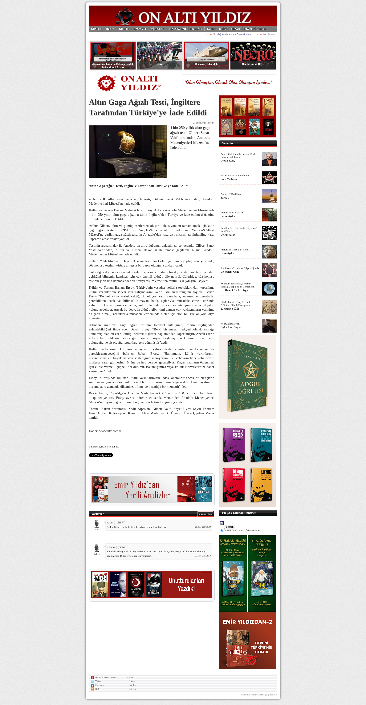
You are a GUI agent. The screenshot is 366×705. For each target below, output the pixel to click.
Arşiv (131, 677)
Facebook (99, 685)
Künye (132, 681)
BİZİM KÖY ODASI (255, 28)
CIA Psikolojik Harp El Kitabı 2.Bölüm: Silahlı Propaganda (236, 304)
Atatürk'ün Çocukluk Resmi (235, 249)
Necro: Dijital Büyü (253, 64)
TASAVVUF (140, 28)
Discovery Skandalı (206, 64)
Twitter (98, 681)
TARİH (210, 28)
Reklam (132, 689)
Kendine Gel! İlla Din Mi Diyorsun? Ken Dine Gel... (239, 230)
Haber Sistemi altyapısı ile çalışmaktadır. (259, 694)
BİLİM (223, 28)
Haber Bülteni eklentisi (105, 677)
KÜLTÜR (124, 28)
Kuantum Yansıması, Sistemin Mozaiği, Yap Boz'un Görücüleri (237, 285)
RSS (97, 689)
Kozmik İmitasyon (230, 323)
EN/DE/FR (196, 28)
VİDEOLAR (157, 28)
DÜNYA (110, 28)
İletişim (132, 685)
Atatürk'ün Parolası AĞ (232, 212)
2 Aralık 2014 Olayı (231, 194)
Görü (160, 64)
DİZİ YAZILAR (177, 28)
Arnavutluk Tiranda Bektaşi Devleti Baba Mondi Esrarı (239, 155)
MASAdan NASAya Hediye (235, 175)
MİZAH (235, 28)
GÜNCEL (96, 28)
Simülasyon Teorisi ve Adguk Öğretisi (240, 268)
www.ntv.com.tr (110, 431)
